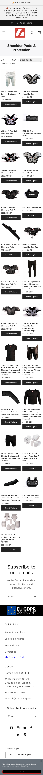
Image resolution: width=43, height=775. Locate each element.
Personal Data (12, 645)
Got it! (22, 772)
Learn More (25, 766)
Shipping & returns (14, 639)
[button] (3, 32)
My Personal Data (15, 657)
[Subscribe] (34, 596)
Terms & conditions (15, 632)
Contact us (10, 652)
